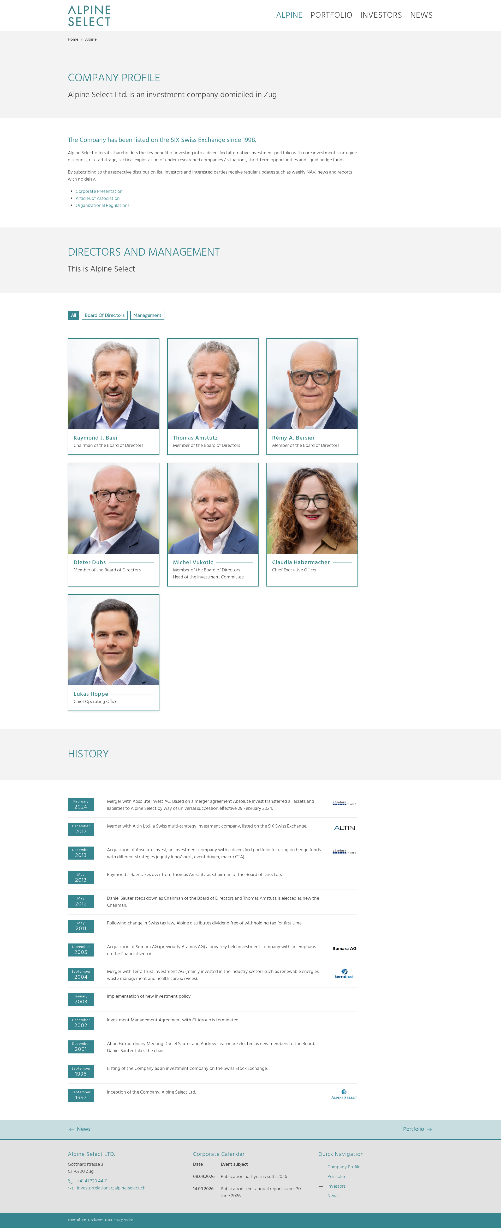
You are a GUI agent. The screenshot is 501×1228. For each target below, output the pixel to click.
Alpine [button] (289, 15)
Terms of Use (77, 1220)
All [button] (73, 315)
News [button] (421, 15)
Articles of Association (98, 198)
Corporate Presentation (99, 191)
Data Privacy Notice (119, 1220)
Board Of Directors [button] (105, 315)
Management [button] (147, 315)
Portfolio (332, 15)
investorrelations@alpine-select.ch (111, 1188)
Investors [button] (381, 15)
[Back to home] (89, 15)
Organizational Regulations (102, 205)
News (83, 1129)
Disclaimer (95, 1220)
